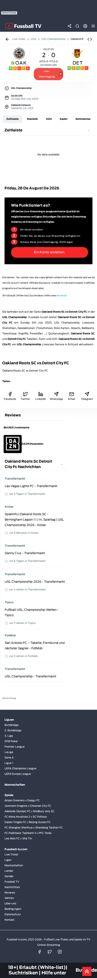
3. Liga (9, 736)
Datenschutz (13, 914)
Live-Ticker (11, 854)
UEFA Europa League (18, 774)
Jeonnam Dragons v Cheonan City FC (28, 806)
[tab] (12, 119)
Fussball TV (12, 882)
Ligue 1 (9, 763)
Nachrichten (12, 887)
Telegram (87, 399)
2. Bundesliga (13, 730)
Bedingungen (13, 909)
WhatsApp (56, 399)
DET (78, 63)
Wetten (9, 898)
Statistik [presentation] (32, 119)
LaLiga (9, 752)
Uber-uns (10, 903)
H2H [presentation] (49, 119)
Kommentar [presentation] (83, 119)
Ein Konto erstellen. (49, 252)
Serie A (9, 757)
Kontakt (9, 920)
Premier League (15, 747)
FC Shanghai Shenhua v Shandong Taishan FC (34, 827)
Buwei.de (62, 296)
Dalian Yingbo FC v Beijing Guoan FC (28, 822)
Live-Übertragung (47, 74)
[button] (90, 39)
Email (71, 399)
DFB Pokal (11, 741)
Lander (9, 871)
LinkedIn (40, 399)
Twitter (25, 399)
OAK (21, 63)
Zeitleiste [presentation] (12, 119)
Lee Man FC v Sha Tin (18, 838)
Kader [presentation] (63, 119)
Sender (9, 876)
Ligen (8, 860)
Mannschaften (14, 865)
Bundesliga (11, 725)
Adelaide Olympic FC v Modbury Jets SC (29, 811)
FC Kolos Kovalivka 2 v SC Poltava (26, 817)
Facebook (10, 399)
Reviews (10, 892)
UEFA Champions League (20, 768)
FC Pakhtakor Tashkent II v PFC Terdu (28, 833)
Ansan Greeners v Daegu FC (22, 800)
